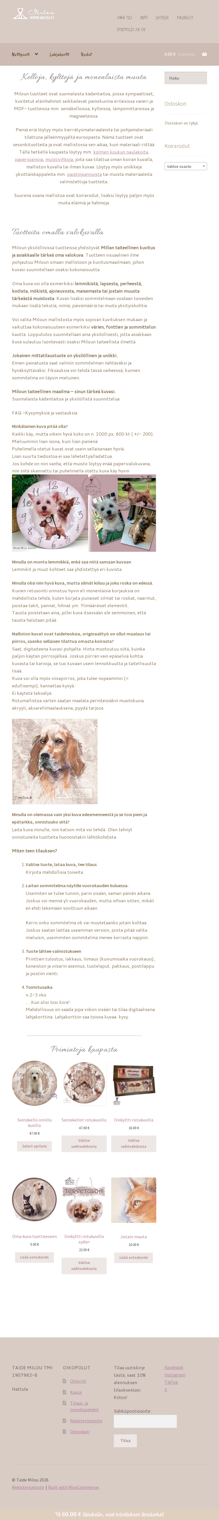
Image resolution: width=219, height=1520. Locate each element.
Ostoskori (80, 1431)
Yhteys (162, 17)
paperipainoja (29, 159)
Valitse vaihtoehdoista (84, 1143)
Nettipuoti (21, 54)
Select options (34, 1146)
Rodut (86, 54)
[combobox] (186, 166)
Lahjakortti (59, 54)
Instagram (175, 1375)
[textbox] (186, 166)
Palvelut (185, 17)
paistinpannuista (84, 174)
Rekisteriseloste (86, 1421)
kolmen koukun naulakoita (120, 151)
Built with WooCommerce (73, 1487)
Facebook (174, 1367)
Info (144, 17)
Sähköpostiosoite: (132, 1411)
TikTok (171, 1382)
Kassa (76, 1392)
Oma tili (124, 17)
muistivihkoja (59, 159)
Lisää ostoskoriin (34, 1257)
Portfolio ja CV (131, 29)
